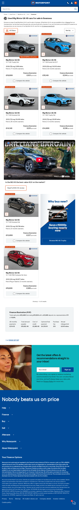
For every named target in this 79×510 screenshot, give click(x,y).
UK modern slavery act (30, 499)
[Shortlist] (75, 2)
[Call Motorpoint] (67, 2)
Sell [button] (3, 428)
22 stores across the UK (48, 26)
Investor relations (59, 499)
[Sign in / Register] (71, 2)
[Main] (40, 3)
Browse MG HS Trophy (57, 240)
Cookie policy (6, 502)
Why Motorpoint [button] (9, 441)
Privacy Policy (48, 381)
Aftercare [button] (6, 435)
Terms (11, 499)
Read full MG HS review (15, 188)
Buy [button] (3, 421)
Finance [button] (5, 414)
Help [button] (4, 408)
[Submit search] (75, 9)
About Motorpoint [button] (10, 448)
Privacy (4, 499)
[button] (3, 3)
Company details (45, 499)
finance (68, 22)
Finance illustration (30, 73)
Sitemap (18, 499)
